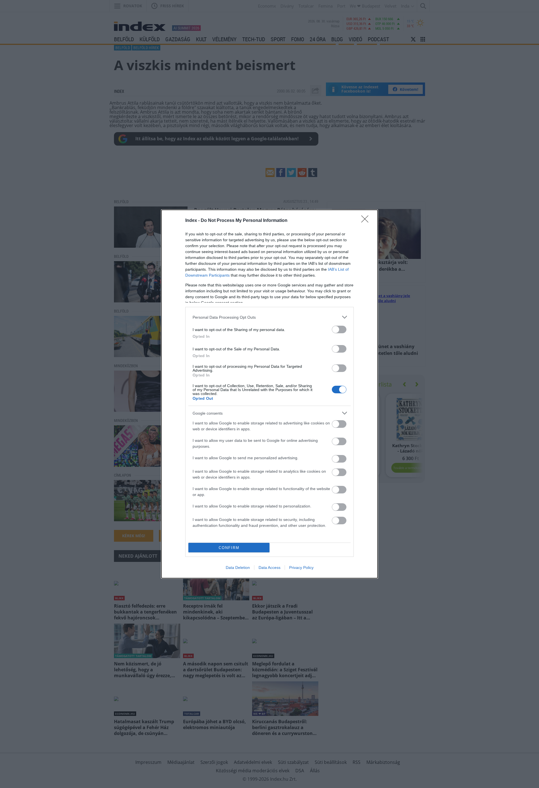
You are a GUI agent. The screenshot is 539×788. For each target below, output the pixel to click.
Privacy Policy (301, 567)
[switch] (339, 329)
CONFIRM (229, 548)
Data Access (269, 567)
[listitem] (269, 317)
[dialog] (269, 394)
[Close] (366, 220)
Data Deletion (238, 567)
